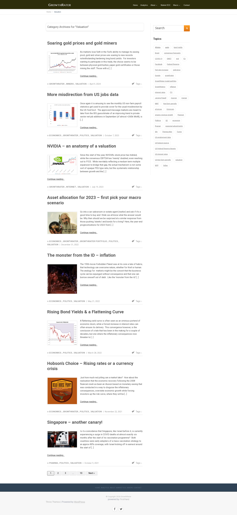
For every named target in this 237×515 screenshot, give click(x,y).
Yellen (165, 165)
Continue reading (88, 76)
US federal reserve (162, 143)
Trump (179, 132)
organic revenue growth (164, 115)
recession (176, 120)
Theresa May (167, 132)
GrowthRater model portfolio (165, 81)
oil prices (158, 109)
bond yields (178, 47)
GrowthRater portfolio (94, 241)
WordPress (79, 502)
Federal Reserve (173, 64)
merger (184, 98)
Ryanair (158, 126)
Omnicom (170, 109)
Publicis (158, 120)
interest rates (160, 92)
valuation (178, 160)
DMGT (169, 59)
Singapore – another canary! (74, 422)
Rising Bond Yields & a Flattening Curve (85, 311)
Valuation (81, 84)
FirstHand (124, 499)
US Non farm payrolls (163, 160)
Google (157, 76)
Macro (175, 5)
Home (135, 5)
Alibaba (157, 47)
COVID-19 (158, 59)
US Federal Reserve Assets (165, 149)
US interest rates (161, 154)
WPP (156, 165)
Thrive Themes (53, 502)
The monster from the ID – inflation (81, 255)
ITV (171, 92)
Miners (70, 84)
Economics (55, 135)
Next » (91, 473)
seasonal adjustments (174, 126)
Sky (156, 132)
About (153, 5)
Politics (85, 135)
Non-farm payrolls (170, 104)
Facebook (158, 64)
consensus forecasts (172, 53)
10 (81, 473)
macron (174, 98)
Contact (187, 5)
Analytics (144, 5)
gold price (176, 70)
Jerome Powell (160, 98)
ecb (177, 59)
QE (167, 120)
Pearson (181, 115)
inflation (173, 87)
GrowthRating (160, 87)
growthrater (169, 76)
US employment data (163, 137)
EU (185, 59)
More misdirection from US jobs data (83, 94)
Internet (71, 187)
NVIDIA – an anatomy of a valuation (81, 146)
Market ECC (165, 5)
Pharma (53, 463)
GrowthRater (57, 84)
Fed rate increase (161, 70)
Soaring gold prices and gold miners (82, 43)
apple (167, 47)
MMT (157, 104)
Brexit (157, 53)
